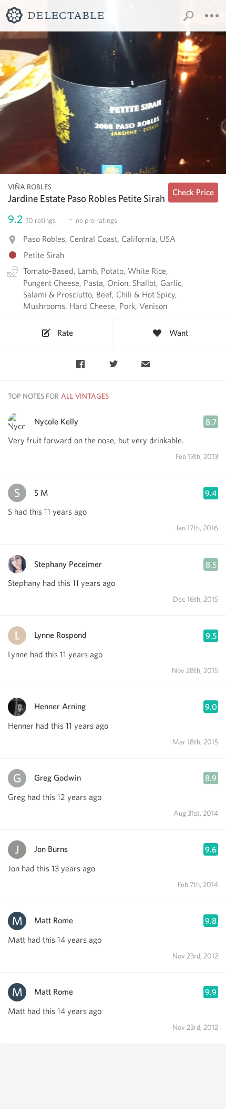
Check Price (193, 192)
